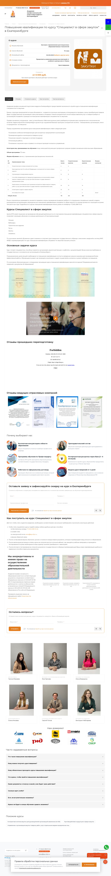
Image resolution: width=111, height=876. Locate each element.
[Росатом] (67, 412)
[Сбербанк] (91, 412)
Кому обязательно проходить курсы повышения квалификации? (32, 770)
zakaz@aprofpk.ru (56, 7)
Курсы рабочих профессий (70, 852)
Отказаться (73, 864)
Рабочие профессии (83, 13)
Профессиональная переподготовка (65, 13)
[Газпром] (43, 412)
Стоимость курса (30, 99)
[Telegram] (69, 7)
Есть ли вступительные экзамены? (21, 797)
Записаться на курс (19, 82)
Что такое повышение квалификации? (22, 756)
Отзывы (18, 99)
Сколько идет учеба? (16, 791)
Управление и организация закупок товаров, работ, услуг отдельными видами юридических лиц (38, 825)
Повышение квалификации (98, 13)
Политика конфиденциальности (99, 850)
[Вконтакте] (65, 7)
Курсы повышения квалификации (68, 855)
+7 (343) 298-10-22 (22, 8)
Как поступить (44, 99)
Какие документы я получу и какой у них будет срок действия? (31, 784)
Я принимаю (89, 864)
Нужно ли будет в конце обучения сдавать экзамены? (28, 804)
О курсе (9, 99)
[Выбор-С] (19, 412)
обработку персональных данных (52, 510)
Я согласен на (48, 510)
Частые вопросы (58, 99)
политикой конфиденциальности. (30, 868)
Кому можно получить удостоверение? (22, 763)
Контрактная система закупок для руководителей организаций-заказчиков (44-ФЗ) (34, 821)
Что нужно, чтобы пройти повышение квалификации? (28, 777)
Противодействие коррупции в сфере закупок (79, 821)
